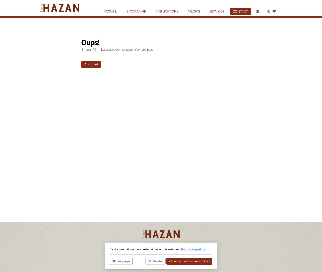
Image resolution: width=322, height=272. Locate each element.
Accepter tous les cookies (192, 261)
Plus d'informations (193, 249)
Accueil (92, 64)
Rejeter (158, 261)
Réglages (123, 261)
